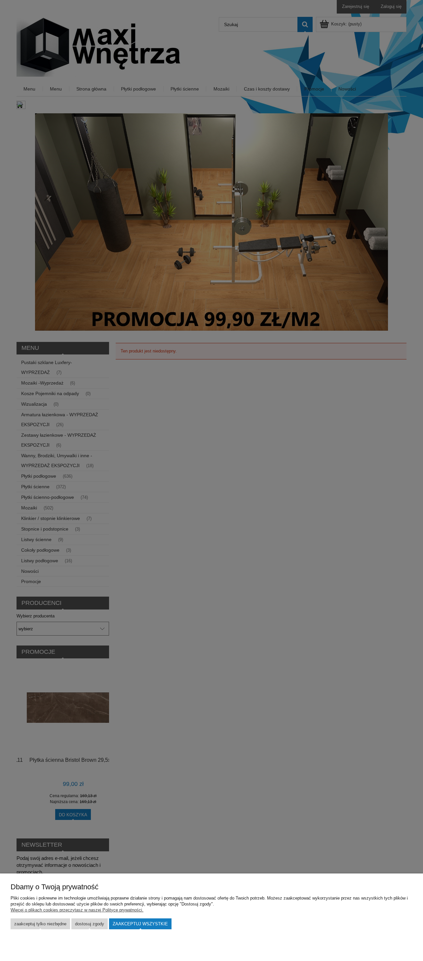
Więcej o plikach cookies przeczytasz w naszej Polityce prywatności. (77, 909)
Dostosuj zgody (89, 923)
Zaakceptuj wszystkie (140, 923)
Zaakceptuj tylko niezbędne (40, 923)
